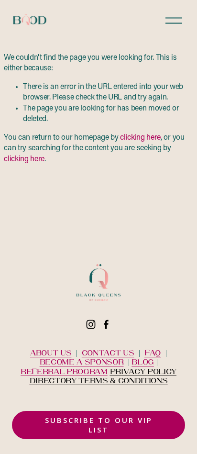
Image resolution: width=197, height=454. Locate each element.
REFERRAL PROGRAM (64, 371)
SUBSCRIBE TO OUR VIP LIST (99, 424)
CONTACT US (108, 352)
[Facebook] (106, 324)
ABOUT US (50, 352)
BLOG (142, 361)
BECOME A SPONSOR (82, 361)
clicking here (140, 138)
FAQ (152, 352)
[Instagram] (91, 324)
